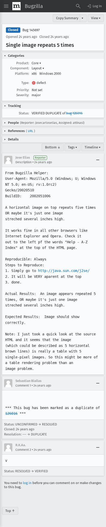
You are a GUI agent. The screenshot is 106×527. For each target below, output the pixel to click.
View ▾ (96, 18)
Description (23, 162)
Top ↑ (10, 511)
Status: (24, 113)
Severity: (22, 95)
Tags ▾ (72, 147)
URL (30, 131)
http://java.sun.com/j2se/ (64, 271)
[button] (94, 6)
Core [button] (36, 63)
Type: (25, 83)
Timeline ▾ (93, 147)
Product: (22, 63)
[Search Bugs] (78, 6)
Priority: (23, 90)
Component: (19, 68)
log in (27, 483)
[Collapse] (98, 160)
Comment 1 (23, 385)
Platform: (22, 73)
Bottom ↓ (52, 147)
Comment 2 (23, 450)
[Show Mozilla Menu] (16, 6)
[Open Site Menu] (6, 6)
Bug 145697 (31, 30)
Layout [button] (38, 68)
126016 (11, 413)
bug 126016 (74, 113)
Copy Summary (67, 18)
